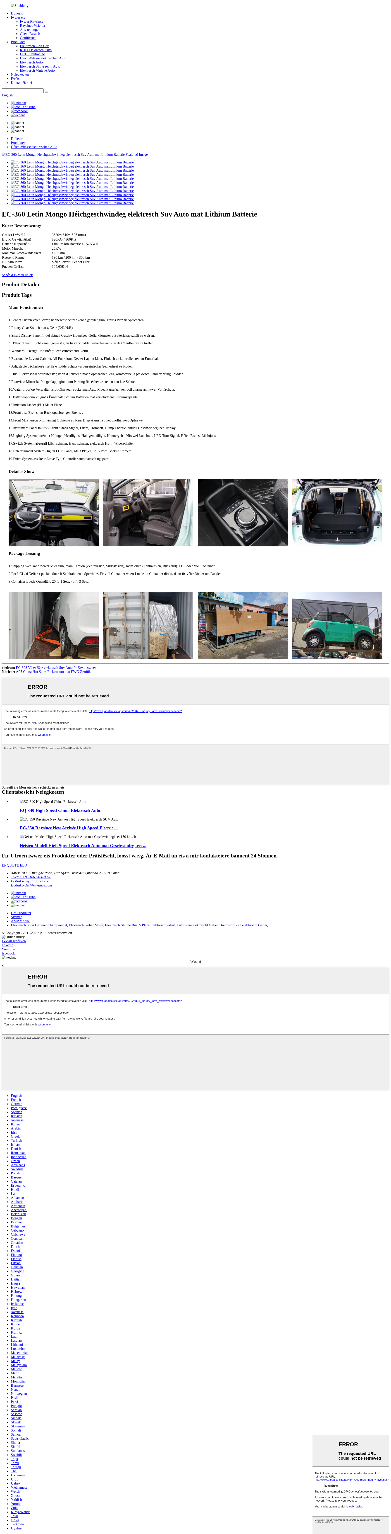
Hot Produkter (21, 913)
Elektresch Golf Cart (34, 46)
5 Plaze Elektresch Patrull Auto (161, 925)
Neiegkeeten (20, 74)
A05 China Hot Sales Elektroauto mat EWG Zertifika (54, 672)
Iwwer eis (18, 17)
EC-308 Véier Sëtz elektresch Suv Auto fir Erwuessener (56, 668)
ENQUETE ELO (14, 865)
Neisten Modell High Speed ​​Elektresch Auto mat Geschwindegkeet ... (83, 845)
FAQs (15, 78)
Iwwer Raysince (31, 21)
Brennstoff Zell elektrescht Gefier (243, 925)
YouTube (8, 949)
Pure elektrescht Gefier (201, 925)
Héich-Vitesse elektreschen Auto (43, 58)
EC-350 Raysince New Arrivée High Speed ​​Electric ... (69, 827)
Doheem (17, 13)
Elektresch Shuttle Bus (121, 925)
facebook (8, 953)
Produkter (18, 42)
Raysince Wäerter (32, 25)
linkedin (7, 945)
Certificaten (28, 38)
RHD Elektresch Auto (36, 50)
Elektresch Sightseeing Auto (40, 66)
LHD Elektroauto (32, 54)
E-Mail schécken (14, 941)
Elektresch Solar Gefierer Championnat (39, 925)
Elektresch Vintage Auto (37, 70)
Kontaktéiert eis (22, 83)
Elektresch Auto (31, 62)
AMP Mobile (20, 921)
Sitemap (16, 917)
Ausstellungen (30, 30)
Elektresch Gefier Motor (86, 925)
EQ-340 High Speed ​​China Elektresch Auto (60, 810)
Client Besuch (30, 34)
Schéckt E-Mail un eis (17, 275)
